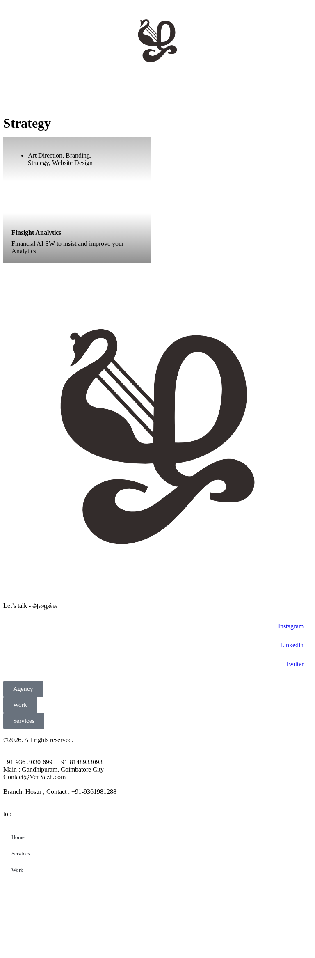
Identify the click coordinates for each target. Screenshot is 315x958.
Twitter (294, 663)
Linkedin (292, 645)
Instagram (291, 626)
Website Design (72, 162)
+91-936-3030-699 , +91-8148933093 (53, 762)
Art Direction (45, 155)
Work (17, 870)
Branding (78, 155)
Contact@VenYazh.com (34, 776)
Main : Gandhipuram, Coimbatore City (53, 769)
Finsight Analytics (36, 232)
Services (20, 853)
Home (18, 837)
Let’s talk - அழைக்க (30, 605)
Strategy (38, 162)
